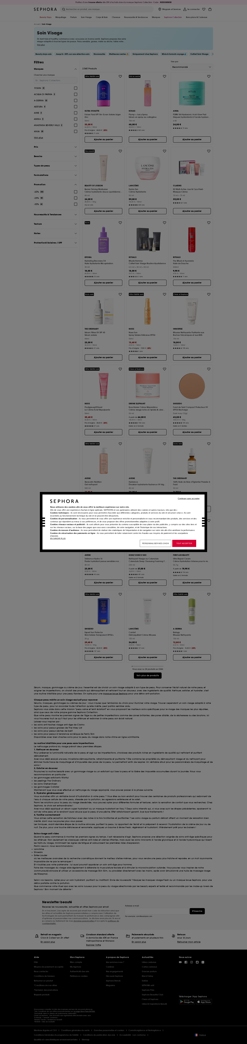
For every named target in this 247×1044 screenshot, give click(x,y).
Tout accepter (184, 543)
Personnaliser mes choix (155, 543)
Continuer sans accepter (189, 498)
